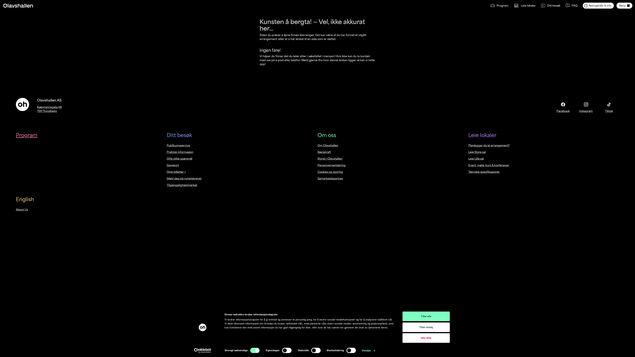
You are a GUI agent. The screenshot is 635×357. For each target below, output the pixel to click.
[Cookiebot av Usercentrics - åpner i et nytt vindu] (202, 350)
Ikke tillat (426, 338)
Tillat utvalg (426, 327)
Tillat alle (426, 316)
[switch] (287, 350)
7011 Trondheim (47, 111)
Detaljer (366, 350)
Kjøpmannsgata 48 (49, 107)
